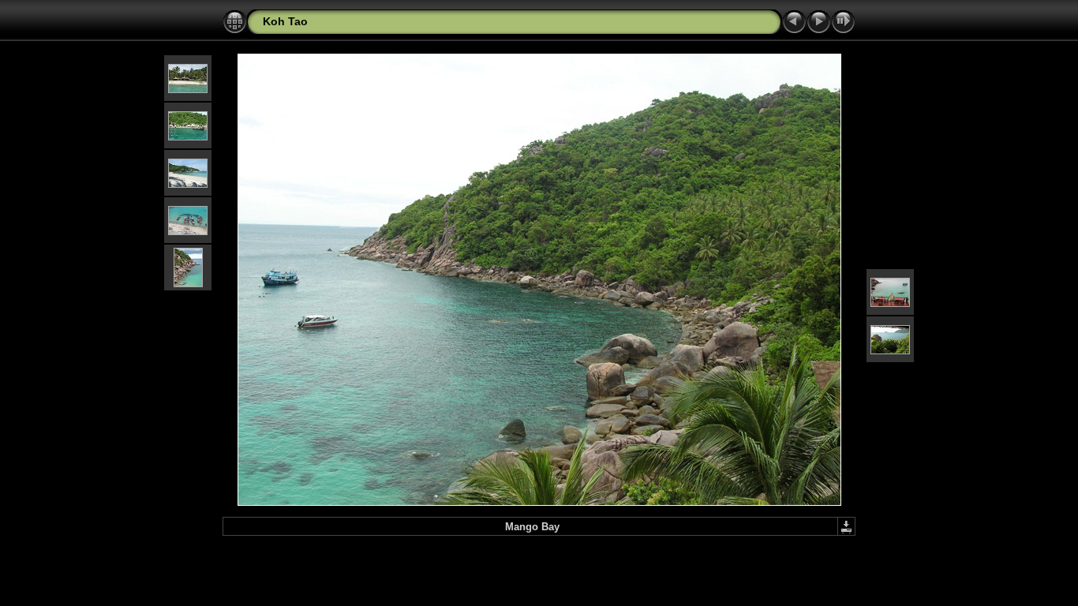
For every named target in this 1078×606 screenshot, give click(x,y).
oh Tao (289, 21)
